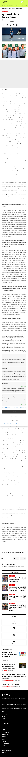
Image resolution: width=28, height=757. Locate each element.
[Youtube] (14, 643)
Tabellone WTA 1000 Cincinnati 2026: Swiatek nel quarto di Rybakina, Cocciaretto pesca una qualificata (17, 608)
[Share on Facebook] (4, 25)
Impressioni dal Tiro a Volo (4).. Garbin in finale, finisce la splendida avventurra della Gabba (14, 676)
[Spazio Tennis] (5, 1)
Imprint (22, 423)
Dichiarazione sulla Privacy (15, 423)
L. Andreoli (5, 670)
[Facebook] (14, 622)
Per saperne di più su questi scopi (20, 407)
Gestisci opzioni (14, 420)
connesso (9, 566)
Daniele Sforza (8, 20)
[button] (15, 1)
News (13, 575)
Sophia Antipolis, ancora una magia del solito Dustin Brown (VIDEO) (9, 666)
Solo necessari (14, 416)
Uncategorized (5, 11)
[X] (14, 629)
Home (3, 8)
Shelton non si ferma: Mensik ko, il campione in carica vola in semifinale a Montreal (17, 579)
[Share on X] (7, 25)
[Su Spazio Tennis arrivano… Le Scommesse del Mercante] (22, 654)
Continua (14, 411)
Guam (9, 552)
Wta (14, 603)
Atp (10, 575)
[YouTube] (7, 695)
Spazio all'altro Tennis (18, 552)
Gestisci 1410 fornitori (6, 407)
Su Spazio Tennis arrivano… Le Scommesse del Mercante (9, 654)
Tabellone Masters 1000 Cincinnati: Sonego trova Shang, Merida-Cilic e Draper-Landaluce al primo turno (17, 588)
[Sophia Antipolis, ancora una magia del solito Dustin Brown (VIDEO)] (22, 665)
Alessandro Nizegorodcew (8, 658)
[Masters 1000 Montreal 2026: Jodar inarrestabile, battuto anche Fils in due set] (5, 597)
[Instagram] (14, 636)
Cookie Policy (6, 423)
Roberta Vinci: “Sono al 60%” (10, 684)
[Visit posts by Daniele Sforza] (2, 20)
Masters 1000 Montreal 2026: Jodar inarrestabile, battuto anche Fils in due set (17, 598)
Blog (6, 8)
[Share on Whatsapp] (10, 25)
